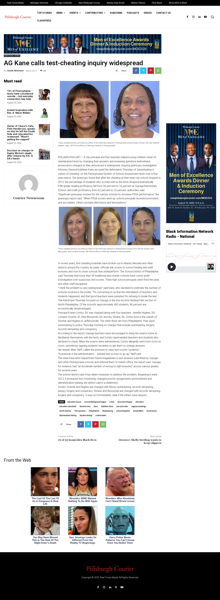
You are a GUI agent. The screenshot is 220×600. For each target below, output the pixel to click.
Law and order (122, 406)
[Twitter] (143, 70)
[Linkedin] (199, 17)
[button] (212, 17)
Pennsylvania (79, 411)
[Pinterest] (151, 70)
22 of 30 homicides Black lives (77, 440)
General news (84, 406)
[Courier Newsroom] (28, 184)
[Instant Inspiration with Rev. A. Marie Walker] (44, 113)
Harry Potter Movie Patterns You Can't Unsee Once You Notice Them (120, 540)
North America (65, 411)
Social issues (151, 411)
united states (100, 415)
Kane (96, 406)
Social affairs (138, 411)
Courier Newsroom (15, 70)
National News (12, 56)
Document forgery (124, 402)
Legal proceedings (138, 406)
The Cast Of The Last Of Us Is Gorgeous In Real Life (45, 501)
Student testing (86, 415)
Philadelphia (94, 411)
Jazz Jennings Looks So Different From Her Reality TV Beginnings (82, 540)
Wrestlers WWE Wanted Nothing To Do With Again (82, 499)
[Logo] (110, 568)
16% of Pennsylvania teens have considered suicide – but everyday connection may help (20, 95)
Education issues (74, 402)
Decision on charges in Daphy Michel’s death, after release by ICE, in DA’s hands (20, 154)
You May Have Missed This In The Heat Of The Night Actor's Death (45, 540)
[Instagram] (193, 17)
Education (139, 402)
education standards (67, 406)
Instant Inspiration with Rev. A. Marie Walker (20, 111)
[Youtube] (205, 17)
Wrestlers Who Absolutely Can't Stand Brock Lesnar (120, 499)
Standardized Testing (67, 415)
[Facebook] (187, 17)
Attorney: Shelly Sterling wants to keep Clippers (139, 441)
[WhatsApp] (158, 70)
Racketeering (107, 411)
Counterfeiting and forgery (95, 402)
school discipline (123, 411)
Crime (111, 402)
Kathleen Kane (107, 406)
